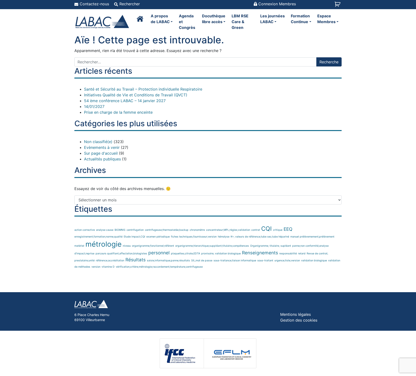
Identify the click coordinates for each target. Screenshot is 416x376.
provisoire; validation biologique (221, 253)
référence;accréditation (110, 260)
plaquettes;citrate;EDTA (185, 253)
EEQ (288, 229)
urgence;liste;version (287, 260)
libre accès (213, 18)
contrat (255, 229)
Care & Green (240, 21)
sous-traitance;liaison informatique (235, 260)
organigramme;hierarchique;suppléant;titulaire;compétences (212, 245)
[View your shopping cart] (338, 5)
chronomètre (197, 229)
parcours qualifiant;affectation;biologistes (121, 253)
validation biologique (314, 260)
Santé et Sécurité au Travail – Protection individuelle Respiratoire (143, 89)
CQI (266, 228)
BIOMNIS (120, 229)
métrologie (103, 244)
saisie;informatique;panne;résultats (168, 260)
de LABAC (160, 18)
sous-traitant (265, 260)
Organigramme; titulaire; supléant (270, 245)
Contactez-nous (94, 3)
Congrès (187, 21)
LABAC (272, 18)
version (95, 266)
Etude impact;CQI (134, 236)
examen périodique (158, 236)
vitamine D (108, 266)
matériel (79, 245)
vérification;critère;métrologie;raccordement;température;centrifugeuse (159, 266)
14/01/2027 (94, 106)
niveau (127, 245)
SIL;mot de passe (201, 260)
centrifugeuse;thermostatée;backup (166, 229)
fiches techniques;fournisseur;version (194, 236)
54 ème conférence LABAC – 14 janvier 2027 (125, 100)
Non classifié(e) (98, 141)
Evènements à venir (102, 147)
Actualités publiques (102, 159)
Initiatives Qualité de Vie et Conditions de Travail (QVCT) (135, 94)
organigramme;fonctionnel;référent (153, 245)
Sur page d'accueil (101, 153)
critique (277, 229)
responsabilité (288, 253)
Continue (300, 18)
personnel (159, 253)
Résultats (135, 260)
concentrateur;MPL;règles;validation (228, 229)
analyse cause (104, 229)
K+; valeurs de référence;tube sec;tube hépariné (260, 236)
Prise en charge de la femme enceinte (118, 112)
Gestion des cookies (298, 320)
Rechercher (129, 3)
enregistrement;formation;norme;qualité (98, 236)
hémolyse (223, 236)
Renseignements (260, 253)
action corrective (84, 229)
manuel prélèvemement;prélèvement (312, 236)
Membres (326, 18)
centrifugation (135, 229)
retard (302, 253)
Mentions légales (295, 314)
